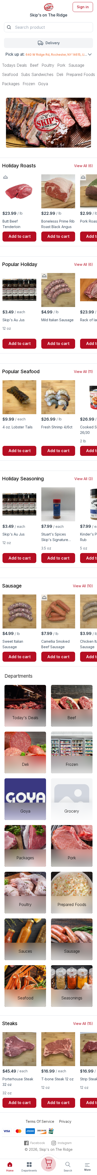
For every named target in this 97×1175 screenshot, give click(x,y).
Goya (43, 83)
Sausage (76, 65)
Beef (34, 65)
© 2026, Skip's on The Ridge (49, 1149)
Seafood (10, 74)
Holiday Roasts (19, 166)
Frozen (29, 83)
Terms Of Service (40, 1121)
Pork (61, 65)
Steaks (9, 1023)
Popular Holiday (19, 264)
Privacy (65, 1121)
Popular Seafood (21, 371)
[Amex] (30, 1131)
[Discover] (42, 1131)
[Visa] (7, 1131)
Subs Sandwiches (37, 74)
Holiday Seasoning (23, 479)
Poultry (48, 65)
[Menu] (87, 1165)
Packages (11, 83)
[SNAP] (51, 1131)
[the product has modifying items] (5, 177)
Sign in (83, 7)
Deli (59, 74)
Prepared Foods (80, 74)
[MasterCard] (18, 1131)
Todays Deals (14, 65)
